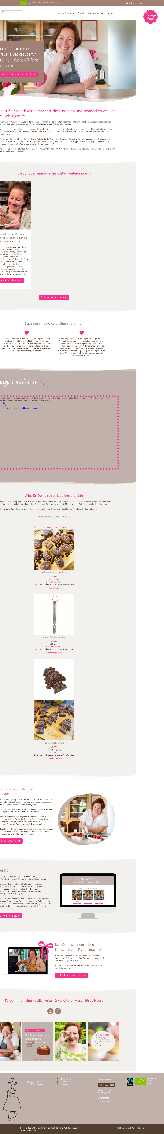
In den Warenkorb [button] (54, 588)
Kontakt (64, 1084)
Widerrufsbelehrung (54, 1128)
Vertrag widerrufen (28, 1130)
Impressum (73, 1128)
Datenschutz (39, 1128)
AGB (65, 1128)
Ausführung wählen (54, 653)
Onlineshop (66, 1079)
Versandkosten (56, 582)
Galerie (64, 1081)
